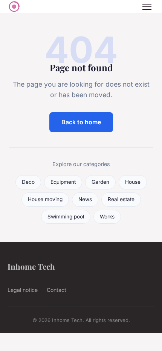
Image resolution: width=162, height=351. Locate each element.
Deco (28, 182)
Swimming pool (65, 217)
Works (107, 217)
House (133, 182)
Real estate (121, 199)
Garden (100, 182)
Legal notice (23, 290)
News (85, 199)
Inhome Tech (31, 266)
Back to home (81, 122)
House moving (45, 199)
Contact (56, 290)
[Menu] (146, 7)
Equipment (63, 182)
